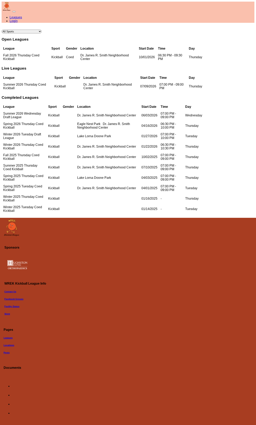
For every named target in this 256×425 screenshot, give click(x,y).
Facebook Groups (13, 299)
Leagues (16, 17)
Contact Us (10, 291)
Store (7, 314)
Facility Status (11, 306)
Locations (9, 345)
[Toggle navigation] (14, 11)
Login (14, 21)
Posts (7, 352)
